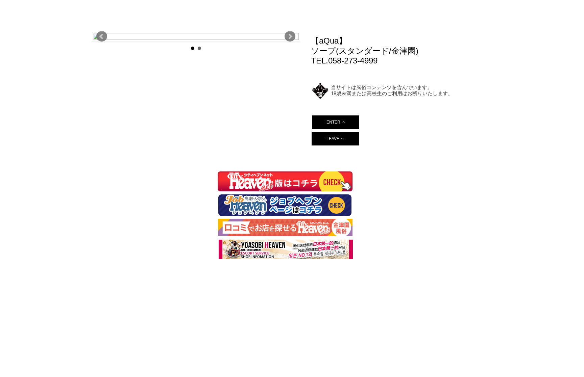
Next (290, 36)
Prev (101, 36)
